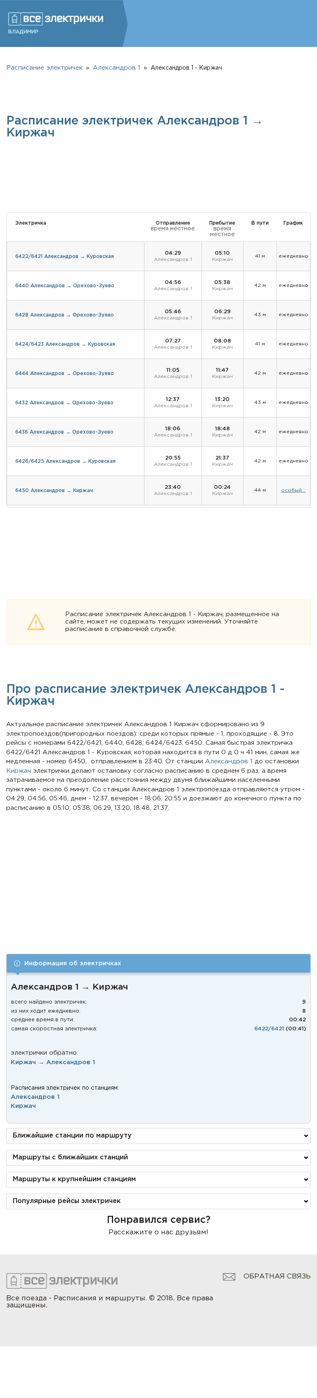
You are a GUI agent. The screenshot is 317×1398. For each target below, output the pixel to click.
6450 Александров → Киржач (54, 490)
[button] (158, 963)
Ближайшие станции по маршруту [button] (72, 1136)
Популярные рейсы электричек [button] (67, 1201)
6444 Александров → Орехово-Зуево (64, 373)
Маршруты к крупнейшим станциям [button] (74, 1179)
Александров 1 (35, 1097)
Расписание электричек (44, 67)
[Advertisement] (159, 874)
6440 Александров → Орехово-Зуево (64, 286)
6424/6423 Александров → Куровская (65, 344)
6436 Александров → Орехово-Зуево (64, 432)
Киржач (23, 1106)
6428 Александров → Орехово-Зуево (64, 315)
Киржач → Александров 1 (53, 1062)
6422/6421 (269, 1029)
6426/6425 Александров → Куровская (65, 461)
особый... (293, 490)
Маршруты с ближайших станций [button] (70, 1157)
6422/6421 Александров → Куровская (64, 256)
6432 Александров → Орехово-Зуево (64, 403)
